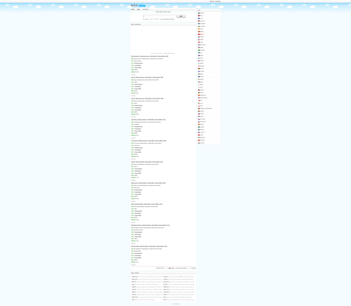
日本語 (201, 84)
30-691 (165, 284)
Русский (202, 113)
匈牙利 (134, 5)
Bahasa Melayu (203, 97)
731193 (134, 289)
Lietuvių (201, 92)
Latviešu (202, 90)
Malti (201, 100)
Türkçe (201, 135)
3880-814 (166, 287)
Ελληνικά (202, 71)
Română (202, 111)
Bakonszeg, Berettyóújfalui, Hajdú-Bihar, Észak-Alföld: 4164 (148, 183)
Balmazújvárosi (139, 63)
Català (201, 29)
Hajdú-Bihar (138, 65)
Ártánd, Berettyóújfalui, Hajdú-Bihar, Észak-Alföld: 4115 (147, 161)
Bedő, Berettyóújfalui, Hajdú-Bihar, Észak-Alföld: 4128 (146, 204)
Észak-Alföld (138, 67)
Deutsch (202, 68)
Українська (202, 137)
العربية (201, 18)
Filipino (201, 55)
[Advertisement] (163, 38)
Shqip (201, 15)
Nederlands (202, 44)
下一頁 (193, 268)
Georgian (202, 66)
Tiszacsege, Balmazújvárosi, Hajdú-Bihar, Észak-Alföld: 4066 (148, 140)
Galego (201, 63)
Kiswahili (202, 127)
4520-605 (166, 292)
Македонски (203, 95)
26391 (165, 294)
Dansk (201, 42)
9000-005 (134, 297)
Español (202, 124)
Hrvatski (202, 36)
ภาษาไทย (202, 132)
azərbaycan (202, 23)
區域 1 (161, 12)
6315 (164, 299)
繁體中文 (202, 34)
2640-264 (134, 279)
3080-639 (134, 276)
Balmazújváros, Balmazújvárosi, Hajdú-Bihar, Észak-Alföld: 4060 (149, 56)
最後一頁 (171, 268)
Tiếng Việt (202, 140)
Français (202, 60)
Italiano (201, 82)
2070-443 (166, 282)
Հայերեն (202, 21)
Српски (201, 116)
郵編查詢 (143, 5)
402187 (165, 276)
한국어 (201, 87)
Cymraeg (202, 143)
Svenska (202, 129)
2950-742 (166, 289)
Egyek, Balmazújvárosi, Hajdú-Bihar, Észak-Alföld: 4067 (147, 77)
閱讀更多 (133, 74)
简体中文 (202, 31)
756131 (134, 294)
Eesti (201, 52)
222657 (134, 287)
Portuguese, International (206, 108)
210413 (165, 279)
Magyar (201, 74)
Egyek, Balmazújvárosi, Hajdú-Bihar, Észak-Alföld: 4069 (147, 98)
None (133, 284)
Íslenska (202, 76)
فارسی (201, 103)
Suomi (201, 58)
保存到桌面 (217, 1)
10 (185, 268)
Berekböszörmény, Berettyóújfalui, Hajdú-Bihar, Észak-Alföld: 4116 (150, 225)
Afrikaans (202, 13)
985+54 (134, 282)
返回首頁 (212, 1)
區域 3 (169, 12)
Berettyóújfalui (138, 168)
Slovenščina (203, 121)
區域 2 (138, 9)
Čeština (201, 39)
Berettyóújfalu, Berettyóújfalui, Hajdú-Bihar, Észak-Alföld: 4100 (149, 246)
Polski (201, 105)
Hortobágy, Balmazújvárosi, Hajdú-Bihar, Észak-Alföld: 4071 (148, 119)
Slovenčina (202, 119)
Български (202, 26)
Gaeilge (201, 79)
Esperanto (202, 50)
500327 (134, 292)
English (201, 47)
